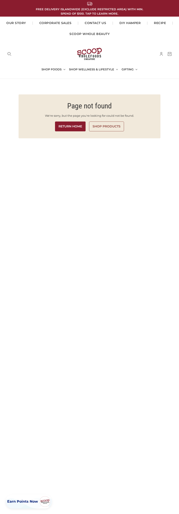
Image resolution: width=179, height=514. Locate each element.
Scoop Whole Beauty (89, 34)
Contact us (95, 23)
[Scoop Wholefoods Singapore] (89, 53)
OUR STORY (16, 23)
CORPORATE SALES (55, 23)
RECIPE (160, 23)
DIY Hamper (130, 23)
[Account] (161, 54)
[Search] (9, 54)
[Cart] (169, 54)
